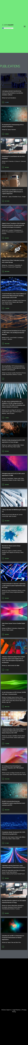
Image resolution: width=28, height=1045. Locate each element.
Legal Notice (16, 1010)
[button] (24, 26)
